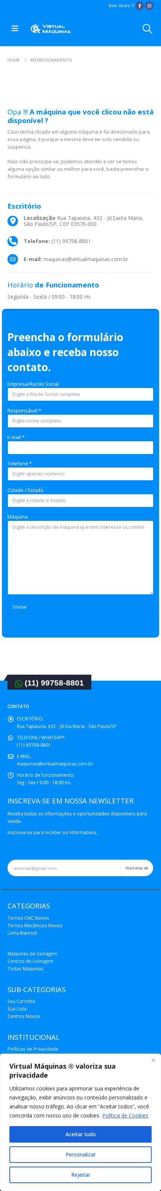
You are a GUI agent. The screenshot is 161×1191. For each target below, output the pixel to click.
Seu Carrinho (21, 1001)
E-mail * (16, 437)
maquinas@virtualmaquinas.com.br (55, 764)
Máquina (17, 516)
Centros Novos (23, 1016)
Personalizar (81, 1154)
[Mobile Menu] (14, 29)
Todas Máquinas (25, 968)
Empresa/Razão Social (33, 383)
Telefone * (19, 463)
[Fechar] (153, 1060)
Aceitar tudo (81, 1134)
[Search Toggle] (148, 29)
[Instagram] (149, 6)
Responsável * (24, 410)
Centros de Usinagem (30, 961)
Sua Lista (17, 1009)
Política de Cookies (125, 1115)
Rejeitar (80, 1174)
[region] (80, 1122)
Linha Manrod (22, 933)
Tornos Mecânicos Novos (35, 925)
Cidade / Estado (25, 490)
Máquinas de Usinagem (32, 953)
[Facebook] (139, 6)
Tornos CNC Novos (28, 918)
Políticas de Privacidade (32, 1049)
